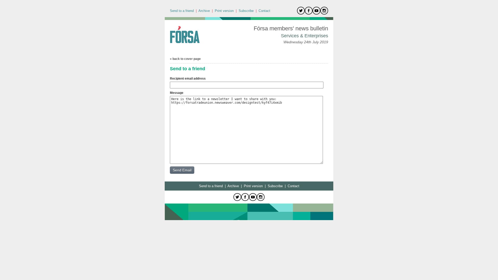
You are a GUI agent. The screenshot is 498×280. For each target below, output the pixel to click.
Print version (224, 11)
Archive (204, 11)
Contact (264, 11)
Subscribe (246, 11)
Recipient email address (188, 78)
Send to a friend (182, 11)
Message (176, 93)
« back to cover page (185, 59)
